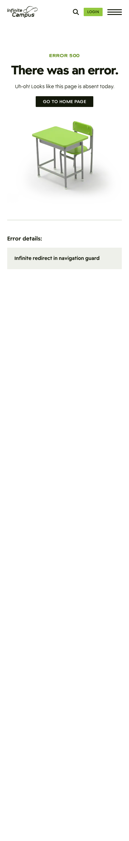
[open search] (76, 12)
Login (93, 12)
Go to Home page (64, 101)
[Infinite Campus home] (22, 12)
